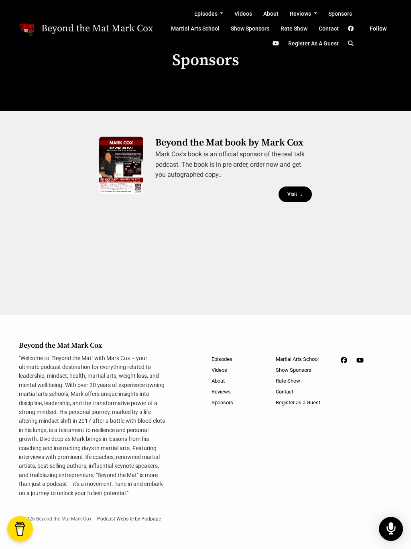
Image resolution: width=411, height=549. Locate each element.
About (271, 13)
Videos (243, 13)
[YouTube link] (276, 43)
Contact (329, 28)
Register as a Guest (313, 43)
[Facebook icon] (344, 360)
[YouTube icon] (360, 360)
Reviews (301, 13)
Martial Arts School (195, 28)
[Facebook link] (351, 28)
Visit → (295, 194)
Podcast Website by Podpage (129, 519)
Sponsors (340, 13)
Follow (378, 28)
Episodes (206, 13)
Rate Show (294, 28)
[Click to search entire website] (351, 43)
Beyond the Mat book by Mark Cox (229, 143)
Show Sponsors (250, 28)
